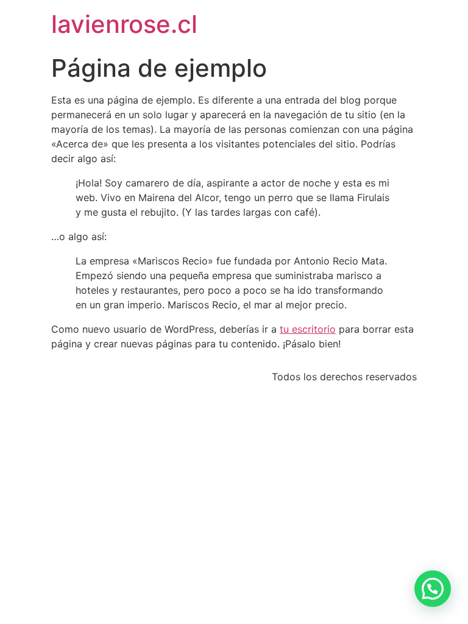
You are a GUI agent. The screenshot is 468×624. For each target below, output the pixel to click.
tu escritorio (308, 329)
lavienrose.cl (124, 24)
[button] (432, 588)
